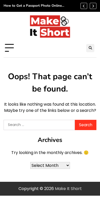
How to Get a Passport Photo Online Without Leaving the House (33, 6)
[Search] (90, 48)
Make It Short (68, 189)
